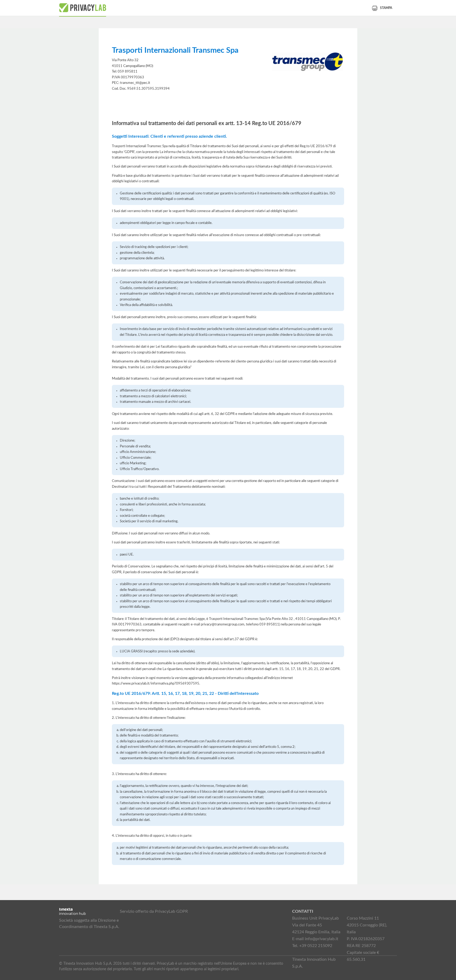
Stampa (386, 7)
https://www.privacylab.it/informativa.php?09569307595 (155, 683)
